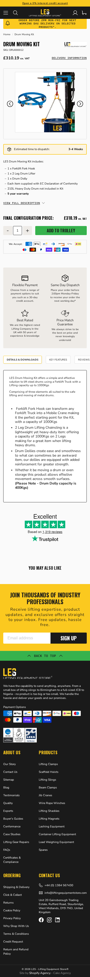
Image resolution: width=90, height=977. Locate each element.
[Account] (75, 12)
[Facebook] (41, 919)
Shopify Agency (39, 973)
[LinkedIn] (57, 919)
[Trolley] (84, 12)
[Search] (18, 13)
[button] (10, 104)
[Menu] (8, 13)
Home (6, 34)
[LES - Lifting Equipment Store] (75, 44)
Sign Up (68, 638)
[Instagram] (49, 919)
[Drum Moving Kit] (45, 102)
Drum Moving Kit (24, 34)
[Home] (45, 13)
